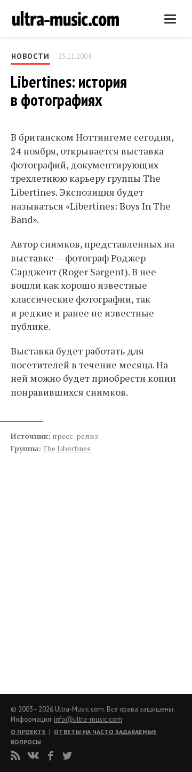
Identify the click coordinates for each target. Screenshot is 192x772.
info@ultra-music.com (88, 719)
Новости (30, 56)
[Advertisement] (75, 562)
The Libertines (67, 448)
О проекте (28, 732)
